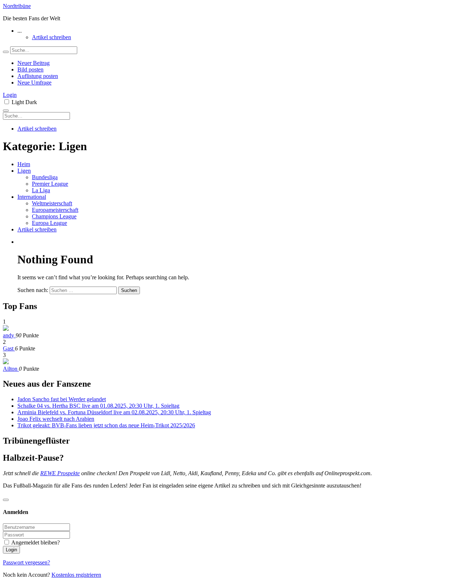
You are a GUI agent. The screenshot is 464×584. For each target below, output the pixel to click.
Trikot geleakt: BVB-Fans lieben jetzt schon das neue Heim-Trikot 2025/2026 (106, 425)
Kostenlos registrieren (76, 575)
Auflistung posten (37, 76)
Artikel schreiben (51, 37)
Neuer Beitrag (33, 63)
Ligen (24, 171)
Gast (9, 348)
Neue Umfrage (34, 82)
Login (10, 95)
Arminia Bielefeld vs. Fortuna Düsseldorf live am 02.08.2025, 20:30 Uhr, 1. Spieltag (114, 412)
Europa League (49, 223)
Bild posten (30, 69)
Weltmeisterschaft (52, 203)
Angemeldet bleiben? (35, 542)
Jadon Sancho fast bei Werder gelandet (61, 399)
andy (9, 335)
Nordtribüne (17, 6)
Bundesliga (45, 177)
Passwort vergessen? (26, 562)
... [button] (19, 31)
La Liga (41, 190)
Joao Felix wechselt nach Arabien (55, 419)
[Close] (6, 500)
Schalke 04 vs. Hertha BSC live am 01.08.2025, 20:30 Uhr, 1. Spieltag (98, 406)
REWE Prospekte (60, 473)
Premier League (50, 184)
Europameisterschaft (55, 210)
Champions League (54, 216)
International (31, 197)
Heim (23, 164)
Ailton (11, 369)
